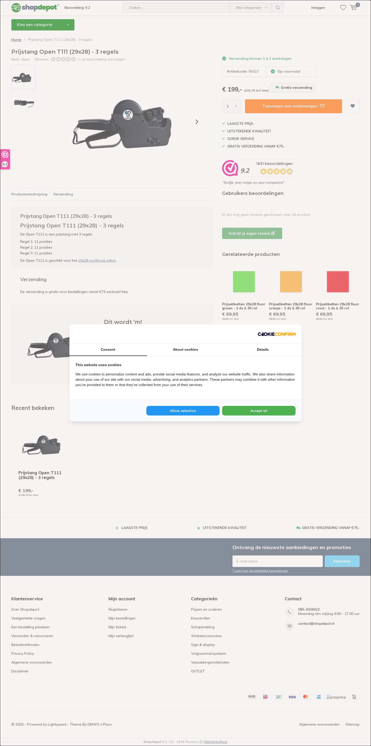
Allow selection (183, 410)
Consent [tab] (108, 349)
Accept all (258, 410)
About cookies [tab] (185, 349)
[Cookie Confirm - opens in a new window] (277, 334)
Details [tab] (263, 349)
